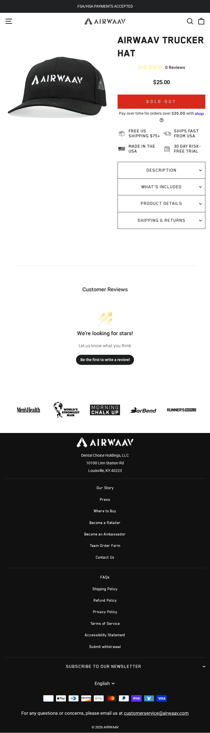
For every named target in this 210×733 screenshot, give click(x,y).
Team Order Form (105, 546)
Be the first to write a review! (105, 360)
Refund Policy (105, 600)
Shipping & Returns (162, 220)
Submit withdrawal (105, 647)
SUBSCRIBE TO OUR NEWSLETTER (103, 666)
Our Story (105, 488)
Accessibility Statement (105, 635)
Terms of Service (105, 624)
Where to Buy (105, 511)
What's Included (161, 186)
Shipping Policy (105, 589)
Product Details (161, 203)
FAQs (105, 577)
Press (105, 500)
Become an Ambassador (105, 534)
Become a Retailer (105, 523)
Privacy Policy (105, 612)
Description (162, 170)
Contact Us (105, 557)
